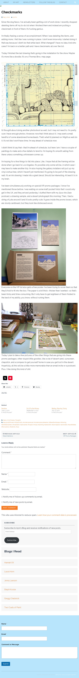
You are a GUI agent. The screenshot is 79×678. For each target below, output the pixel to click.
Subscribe (11, 540)
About (6, 2)
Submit (6, 664)
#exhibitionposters (6, 424)
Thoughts (18, 420)
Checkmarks (11, 12)
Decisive (4, 408)
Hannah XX (9, 562)
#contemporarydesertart (41, 422)
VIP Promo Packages (69, 435)
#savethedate (72, 424)
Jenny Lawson (10, 580)
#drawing (63, 422)
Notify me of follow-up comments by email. (22, 497)
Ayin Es (15, 17)
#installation (16, 424)
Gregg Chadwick (11, 598)
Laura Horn (9, 571)
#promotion (64, 424)
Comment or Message (10, 644)
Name (4, 474)
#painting (41, 424)
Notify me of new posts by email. (18, 502)
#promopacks (56, 424)
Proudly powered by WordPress (46, 674)
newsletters (29, 2)
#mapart (30, 424)
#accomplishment (8, 422)
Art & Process (11, 420)
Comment (6, 452)
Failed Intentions (11, 435)
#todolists (12, 427)
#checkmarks (18, 422)
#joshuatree (23, 424)
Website (5, 489)
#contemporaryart (28, 422)
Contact (63, 2)
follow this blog (47, 2)
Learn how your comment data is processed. (57, 515)
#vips (17, 427)
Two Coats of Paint (12, 607)
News (4, 420)
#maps (35, 424)
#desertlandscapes (54, 422)
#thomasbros (5, 427)
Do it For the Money (33, 408)
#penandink (47, 424)
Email (4, 482)
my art (16, 2)
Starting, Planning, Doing (59, 408)
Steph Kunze (10, 589)
